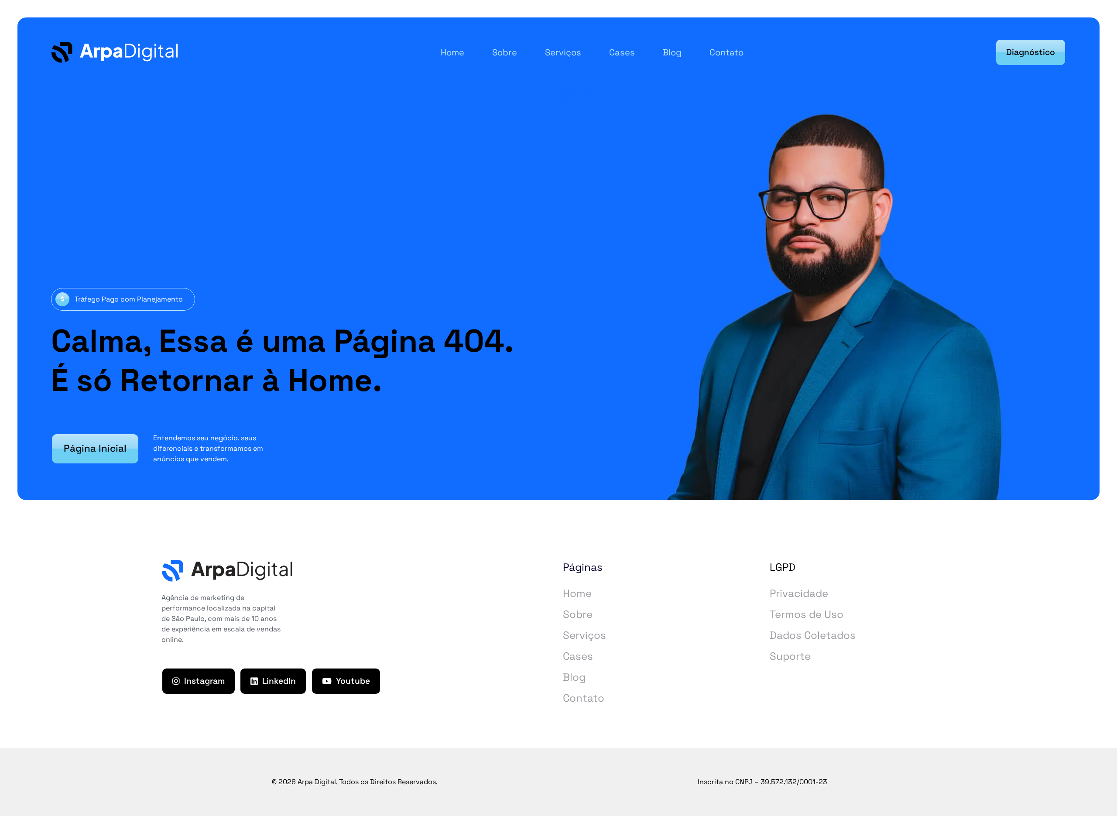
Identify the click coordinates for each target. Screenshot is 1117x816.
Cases (578, 656)
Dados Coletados (813, 635)
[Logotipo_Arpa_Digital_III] (114, 52)
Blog (574, 677)
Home (577, 593)
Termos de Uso (806, 614)
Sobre (578, 614)
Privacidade (799, 593)
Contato (583, 698)
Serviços (584, 635)
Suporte (790, 656)
